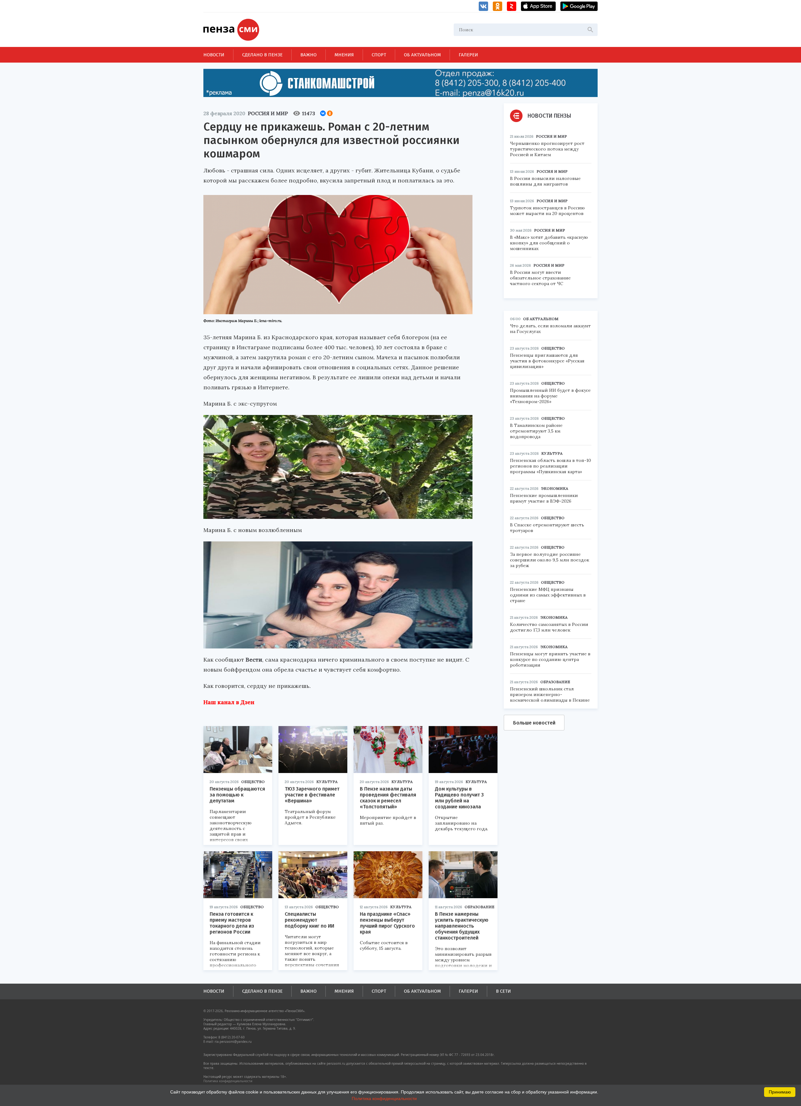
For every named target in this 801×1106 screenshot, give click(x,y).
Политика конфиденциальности (227, 1081)
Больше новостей (534, 723)
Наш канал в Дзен (228, 702)
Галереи (468, 55)
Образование (479, 906)
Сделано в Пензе (262, 55)
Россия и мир (268, 113)
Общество (253, 781)
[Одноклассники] (330, 113)
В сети (503, 991)
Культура (327, 781)
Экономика (554, 488)
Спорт (379, 55)
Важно (308, 55)
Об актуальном (422, 55)
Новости (213, 55)
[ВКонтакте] (323, 113)
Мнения (344, 55)
